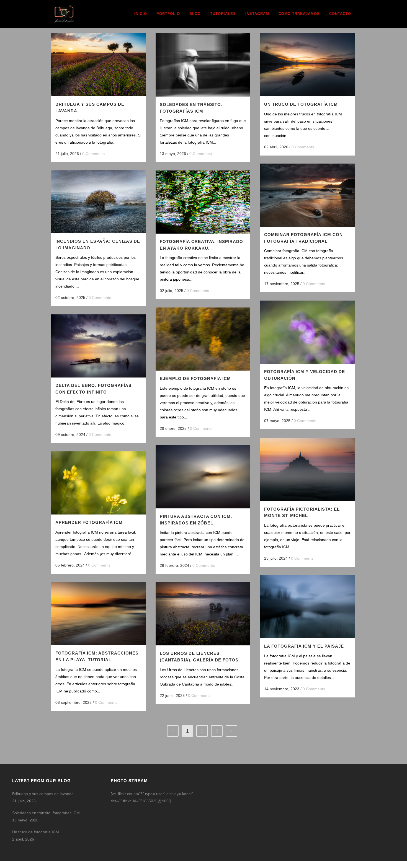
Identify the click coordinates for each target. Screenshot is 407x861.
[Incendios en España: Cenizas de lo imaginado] (98, 201)
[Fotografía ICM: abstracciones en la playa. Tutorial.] (98, 613)
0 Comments (93, 153)
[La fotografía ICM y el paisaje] (307, 606)
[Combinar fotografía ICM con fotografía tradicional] (307, 195)
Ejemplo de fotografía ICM (195, 378)
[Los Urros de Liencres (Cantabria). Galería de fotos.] (203, 613)
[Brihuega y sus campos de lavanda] (98, 64)
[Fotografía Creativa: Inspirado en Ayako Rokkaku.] (203, 202)
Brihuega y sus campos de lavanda (43, 794)
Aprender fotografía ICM (89, 522)
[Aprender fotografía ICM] (98, 482)
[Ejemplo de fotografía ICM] (203, 339)
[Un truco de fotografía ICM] (307, 64)
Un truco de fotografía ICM (301, 104)
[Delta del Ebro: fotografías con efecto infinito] (98, 346)
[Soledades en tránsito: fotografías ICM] (203, 65)
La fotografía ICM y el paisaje (304, 646)
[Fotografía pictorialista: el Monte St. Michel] (307, 469)
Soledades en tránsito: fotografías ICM (46, 813)
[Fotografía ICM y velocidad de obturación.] (307, 332)
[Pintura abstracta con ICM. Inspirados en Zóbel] (203, 476)
